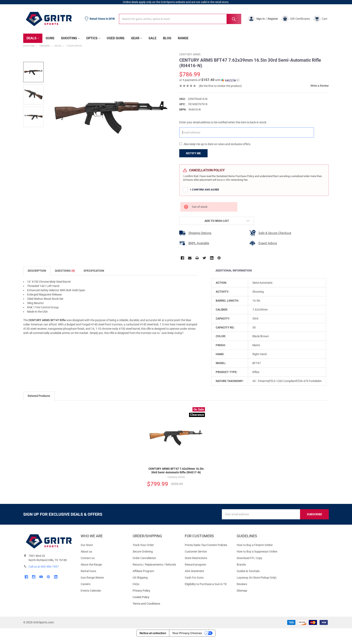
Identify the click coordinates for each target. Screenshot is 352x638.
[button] (209, 80)
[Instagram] (34, 577)
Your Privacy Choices (187, 633)
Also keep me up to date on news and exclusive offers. (217, 144)
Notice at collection (153, 633)
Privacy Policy (155, 591)
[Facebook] (182, 258)
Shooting (69, 38)
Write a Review (319, 85)
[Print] (197, 258)
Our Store (87, 545)
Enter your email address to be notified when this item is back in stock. (223, 122)
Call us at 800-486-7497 (44, 566)
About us (86, 551)
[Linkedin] (212, 258)
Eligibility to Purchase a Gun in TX (206, 584)
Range (183, 38)
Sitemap (242, 590)
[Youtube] (41, 577)
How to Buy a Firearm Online (255, 545)
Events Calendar (91, 590)
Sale (152, 38)
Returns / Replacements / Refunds (154, 564)
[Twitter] (204, 258)
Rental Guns (88, 571)
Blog (167, 38)
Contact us (88, 558)
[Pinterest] (219, 258)
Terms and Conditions (155, 604)
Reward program (195, 564)
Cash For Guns (194, 577)
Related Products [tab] (39, 395)
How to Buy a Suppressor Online (257, 551)
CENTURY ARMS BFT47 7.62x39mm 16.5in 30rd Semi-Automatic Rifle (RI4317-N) (176, 470)
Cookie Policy (155, 597)
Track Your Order (143, 545)
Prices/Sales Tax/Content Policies (206, 545)
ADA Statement (194, 571)
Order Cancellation (144, 558)
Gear (135, 38)
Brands (241, 564)
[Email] (190, 258)
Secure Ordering (143, 551)
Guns (50, 38)
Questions (65, 270)
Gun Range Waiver (92, 577)
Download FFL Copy (249, 558)
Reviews (242, 584)
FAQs (136, 584)
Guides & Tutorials (248, 571)
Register (273, 18)
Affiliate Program (143, 571)
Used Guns (115, 38)
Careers (85, 584)
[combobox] (180, 19)
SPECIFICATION (94, 270)
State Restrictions (196, 558)
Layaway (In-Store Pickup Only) (256, 577)
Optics (92, 38)
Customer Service (196, 551)
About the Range (91, 564)
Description (37, 270)
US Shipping (140, 577)
